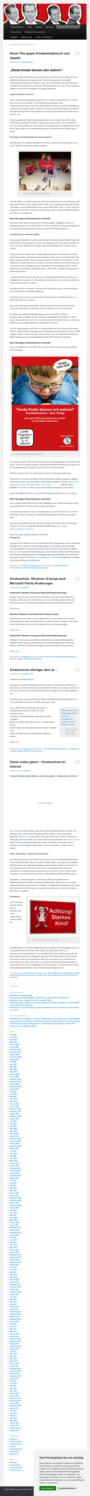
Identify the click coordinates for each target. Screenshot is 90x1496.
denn (46, 749)
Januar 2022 (14, 1166)
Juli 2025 (13, 1062)
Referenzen (49, 27)
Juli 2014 (13, 1381)
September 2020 (15, 1205)
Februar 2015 (14, 1363)
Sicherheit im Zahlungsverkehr (21, 995)
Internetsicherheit (28, 973)
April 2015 (13, 1358)
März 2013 (13, 1420)
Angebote (39, 27)
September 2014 (15, 1376)
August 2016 (14, 1321)
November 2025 (15, 1052)
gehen (50, 973)
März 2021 (13, 1190)
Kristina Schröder (16, 975)
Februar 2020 (14, 1222)
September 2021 (15, 1175)
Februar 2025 (14, 1074)
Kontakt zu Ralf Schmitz (44, 37)
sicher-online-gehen (54, 975)
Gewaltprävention (35, 566)
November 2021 (15, 1171)
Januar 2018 (14, 1282)
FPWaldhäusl (53, 749)
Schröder (39, 975)
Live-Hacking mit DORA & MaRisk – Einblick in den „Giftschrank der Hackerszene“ (40, 998)
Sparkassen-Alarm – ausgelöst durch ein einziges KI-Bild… (31, 1000)
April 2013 (13, 1418)
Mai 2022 (13, 1156)
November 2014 (15, 1371)
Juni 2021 (13, 1183)
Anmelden (13, 1462)
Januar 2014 (14, 1396)
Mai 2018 (13, 1272)
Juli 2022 (13, 1151)
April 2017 (13, 1302)
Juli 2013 (13, 1410)
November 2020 (15, 1200)
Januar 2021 (14, 1195)
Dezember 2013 (15, 1398)
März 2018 (13, 1277)
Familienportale (15, 1441)
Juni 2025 (13, 1064)
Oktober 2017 (14, 1289)
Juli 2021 (13, 1180)
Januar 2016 (14, 1336)
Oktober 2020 (14, 1203)
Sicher (45, 975)
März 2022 (13, 1161)
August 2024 (14, 1089)
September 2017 (15, 1292)
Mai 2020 (13, 1215)
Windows (20, 659)
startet (64, 975)
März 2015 (13, 1361)
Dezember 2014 (15, 1368)
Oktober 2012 (14, 1430)
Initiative (55, 973)
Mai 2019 (13, 1242)
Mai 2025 (13, 1067)
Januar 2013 (14, 1425)
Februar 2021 (14, 1193)
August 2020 (14, 1208)
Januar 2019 (14, 1252)
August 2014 (14, 1378)
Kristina (77, 973)
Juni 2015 (13, 1354)
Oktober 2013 (14, 1403)
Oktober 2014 (14, 1373)
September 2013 (15, 1405)
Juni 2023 (13, 1123)
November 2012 (15, 1428)
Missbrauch (14, 1454)
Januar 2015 (14, 1366)
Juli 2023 (13, 1121)
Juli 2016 (13, 1324)
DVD (56, 566)
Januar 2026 (14, 1047)
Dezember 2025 (15, 1049)
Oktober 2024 (14, 1084)
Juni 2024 (13, 1094)
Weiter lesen (14, 608)
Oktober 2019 (14, 1230)
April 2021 (13, 1188)
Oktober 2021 (14, 1173)
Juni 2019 (13, 1240)
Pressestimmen (15, 32)
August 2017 (14, 1294)
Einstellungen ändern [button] (67, 1488)
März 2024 (13, 1101)
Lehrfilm (26, 568)
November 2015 (15, 1341)
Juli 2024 (13, 1091)
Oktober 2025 (14, 1054)
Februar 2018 (14, 1279)
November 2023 (15, 1111)
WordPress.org (15, 1470)
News (30, 27)
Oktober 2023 (14, 1114)
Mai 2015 (13, 1356)
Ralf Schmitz (23, 836)
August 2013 (14, 1408)
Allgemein (25, 566)
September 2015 (15, 1346)
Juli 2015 (13, 1351)
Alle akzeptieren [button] (47, 1488)
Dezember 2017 (15, 1284)
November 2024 (15, 1081)
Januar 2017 (14, 1309)
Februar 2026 (14, 1044)
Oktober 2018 (14, 1260)
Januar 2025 (14, 1077)
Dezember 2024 (15, 1079)
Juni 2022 (13, 1153)
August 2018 (14, 1264)
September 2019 (15, 1232)
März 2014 (13, 1391)
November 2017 (15, 1287)
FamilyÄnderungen (59, 657)
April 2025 (13, 1069)
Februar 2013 (14, 1423)
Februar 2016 (14, 1334)
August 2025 (14, 1059)
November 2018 (15, 1257)
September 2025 (15, 1057)
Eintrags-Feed (15, 1465)
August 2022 (14, 1148)
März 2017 (13, 1304)
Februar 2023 (14, 1133)
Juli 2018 (13, 1267)
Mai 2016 (13, 1329)
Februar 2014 (14, 1393)
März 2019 (13, 1247)
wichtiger (20, 751)
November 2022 (15, 1141)
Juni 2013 (13, 1413)
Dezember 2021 (15, 1168)
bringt (51, 657)
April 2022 (13, 1158)
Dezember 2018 (15, 1255)
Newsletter (14, 37)
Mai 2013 (13, 1415)
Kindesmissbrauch (16, 568)
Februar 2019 (14, 1250)
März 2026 (13, 1042)
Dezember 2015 (15, 1339)
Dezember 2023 (15, 1109)
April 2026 (13, 1039)
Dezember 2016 (15, 1312)
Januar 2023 (14, 1136)
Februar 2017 (14, 1307)
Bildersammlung (26, 37)
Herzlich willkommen (17, 27)
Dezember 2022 (15, 1138)
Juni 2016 (13, 1326)
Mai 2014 (13, 1386)
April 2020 (13, 1218)
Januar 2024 (14, 1106)
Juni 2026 (13, 1037)
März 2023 (13, 1131)
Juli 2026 (13, 1035)
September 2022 (15, 1146)
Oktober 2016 (14, 1316)
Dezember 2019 (15, 1227)
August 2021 (14, 1178)
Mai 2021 (13, 1185)
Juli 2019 (13, 1237)
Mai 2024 (13, 1096)
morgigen (13, 751)
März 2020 (13, 1220)
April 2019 (13, 1245)
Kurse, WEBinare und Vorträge (47, 557)
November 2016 (15, 1314)
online (24, 975)
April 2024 (13, 1099)
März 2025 (13, 1072)
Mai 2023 (13, 1126)
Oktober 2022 (14, 1143)
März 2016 (13, 1331)
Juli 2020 (13, 1210)
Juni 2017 (13, 1297)
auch (46, 657)
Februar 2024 (14, 1104)
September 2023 (15, 1116)
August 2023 (14, 1119)
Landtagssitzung (73, 749)
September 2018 (15, 1262)
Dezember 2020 (15, 1198)
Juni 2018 (13, 1270)
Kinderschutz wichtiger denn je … (34, 670)
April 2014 (13, 1388)
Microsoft (13, 659)
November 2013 (15, 1401)
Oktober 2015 (14, 1344)
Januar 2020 (14, 1225)
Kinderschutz (63, 566)
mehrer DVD (71, 839)
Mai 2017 (13, 1299)
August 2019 (14, 1235)
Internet (61, 973)
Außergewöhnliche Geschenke (35, 32)
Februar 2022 (14, 1163)
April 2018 (13, 1274)
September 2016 (15, 1319)
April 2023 (13, 1128)
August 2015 (14, 1349)
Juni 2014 (13, 1383)
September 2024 (15, 1086)
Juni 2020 (13, 1213)
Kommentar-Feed (16, 1467)
